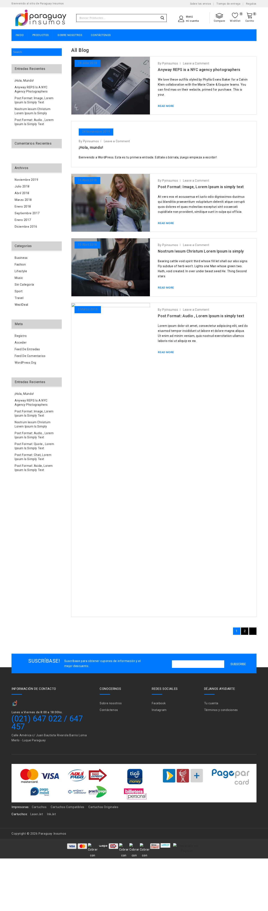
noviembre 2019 (26, 179)
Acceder (21, 342)
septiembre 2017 (27, 213)
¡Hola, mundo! (91, 147)
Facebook (159, 703)
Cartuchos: (20, 814)
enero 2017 (23, 220)
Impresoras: (21, 807)
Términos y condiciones (221, 710)
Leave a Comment (196, 63)
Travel (19, 298)
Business (21, 257)
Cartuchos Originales (103, 807)
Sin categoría (24, 284)
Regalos (251, 3)
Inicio (20, 35)
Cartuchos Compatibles (67, 807)
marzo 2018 (23, 199)
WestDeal (21, 304)
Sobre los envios (200, 3)
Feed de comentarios (30, 356)
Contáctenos (101, 35)
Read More (166, 106)
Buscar (162, 18)
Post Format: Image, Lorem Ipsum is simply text (201, 187)
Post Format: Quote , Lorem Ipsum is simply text (34, 446)
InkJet (51, 814)
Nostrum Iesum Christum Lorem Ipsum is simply (201, 251)
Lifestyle (21, 271)
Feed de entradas (27, 349)
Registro (21, 335)
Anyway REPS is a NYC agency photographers (199, 69)
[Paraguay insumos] (41, 18)
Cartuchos (39, 807)
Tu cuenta (211, 703)
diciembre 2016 (26, 226)
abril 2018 (22, 193)
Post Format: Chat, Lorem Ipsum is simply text (33, 457)
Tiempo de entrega (228, 3)
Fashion (20, 264)
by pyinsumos (168, 63)
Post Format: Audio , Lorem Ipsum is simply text (201, 316)
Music (19, 278)
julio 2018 (22, 186)
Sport (19, 291)
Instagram (159, 710)
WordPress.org (25, 362)
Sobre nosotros (70, 35)
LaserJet (36, 814)
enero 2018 (23, 206)
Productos (40, 35)
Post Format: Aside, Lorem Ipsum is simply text (34, 468)
